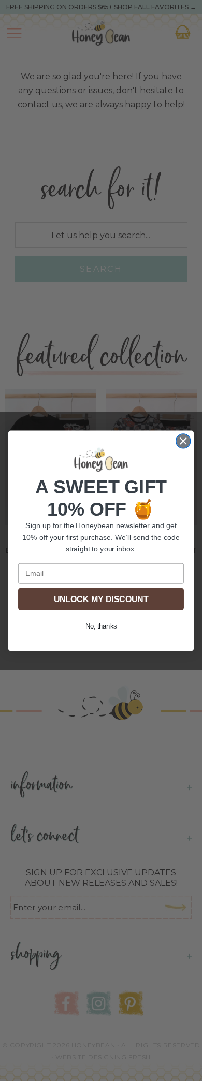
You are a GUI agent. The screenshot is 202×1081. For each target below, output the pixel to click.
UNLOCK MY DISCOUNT (101, 598)
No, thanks (101, 626)
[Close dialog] (183, 440)
